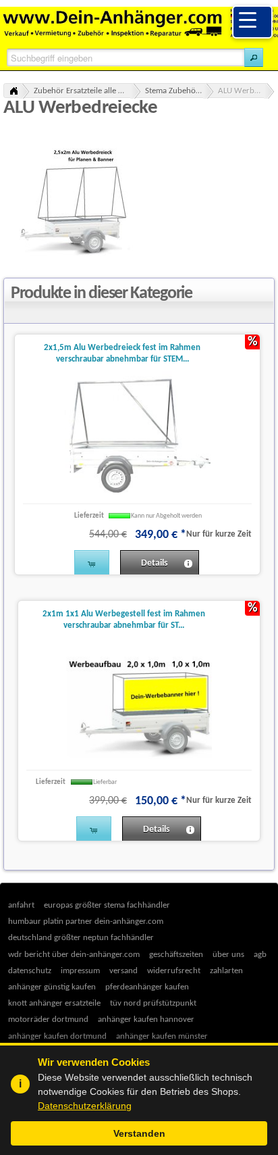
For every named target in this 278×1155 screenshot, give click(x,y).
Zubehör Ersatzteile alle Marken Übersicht (87, 91)
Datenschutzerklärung (85, 1105)
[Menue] (252, 22)
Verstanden (139, 1133)
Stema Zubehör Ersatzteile (179, 91)
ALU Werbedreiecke (246, 91)
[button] (253, 57)
